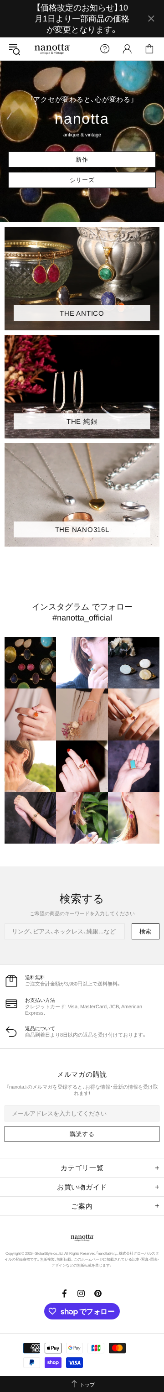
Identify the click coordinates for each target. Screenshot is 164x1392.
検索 (145, 931)
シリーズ (82, 180)
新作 (82, 159)
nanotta (52, 49)
